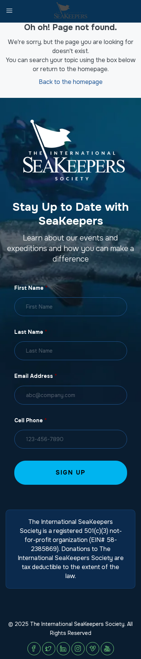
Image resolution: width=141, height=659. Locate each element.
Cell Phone (30, 420)
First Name (30, 288)
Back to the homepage (71, 82)
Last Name (30, 332)
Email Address (35, 376)
